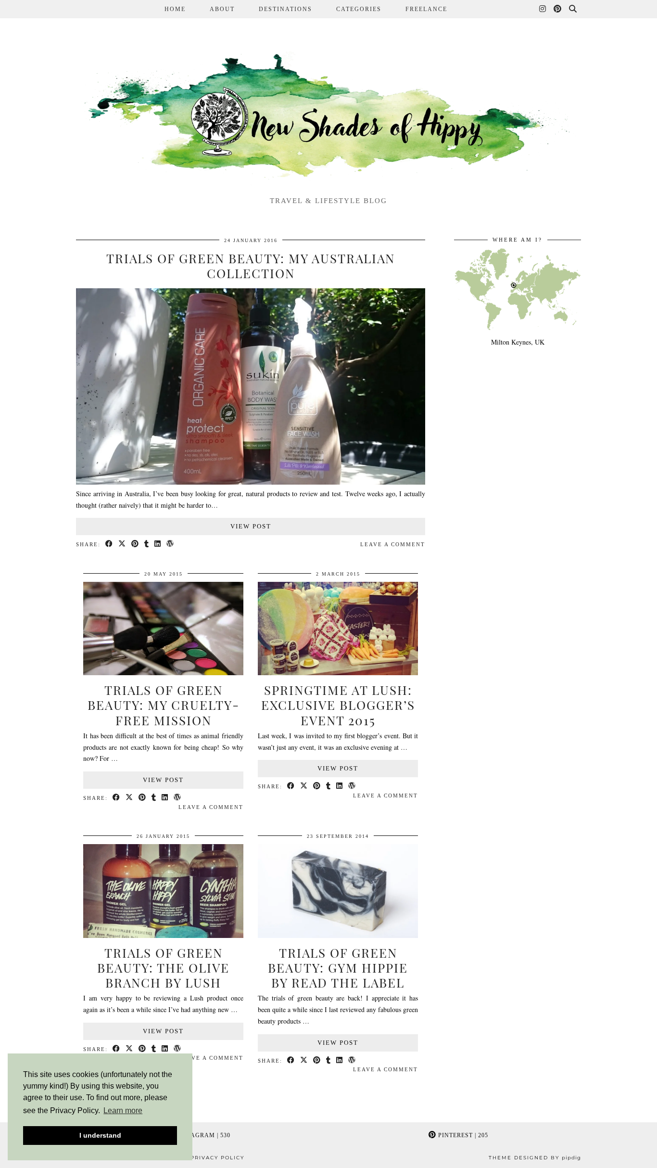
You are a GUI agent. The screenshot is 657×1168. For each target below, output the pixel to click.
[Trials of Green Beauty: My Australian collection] (250, 482)
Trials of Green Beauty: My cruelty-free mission (164, 704)
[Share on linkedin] (158, 544)
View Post (250, 526)
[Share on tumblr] (147, 544)
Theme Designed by (535, 1158)
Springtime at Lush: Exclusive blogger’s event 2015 (338, 704)
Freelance (426, 9)
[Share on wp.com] (170, 544)
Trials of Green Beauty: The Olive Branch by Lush (163, 967)
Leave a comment (392, 544)
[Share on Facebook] (109, 544)
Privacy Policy (217, 1158)
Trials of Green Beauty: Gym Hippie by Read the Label (338, 967)
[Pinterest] (558, 9)
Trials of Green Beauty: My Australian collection (250, 266)
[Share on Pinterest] (135, 544)
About (222, 9)
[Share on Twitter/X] (122, 544)
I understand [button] (100, 1135)
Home (175, 9)
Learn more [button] (122, 1110)
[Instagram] (543, 9)
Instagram (202, 1135)
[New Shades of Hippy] (328, 118)
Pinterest (462, 1135)
